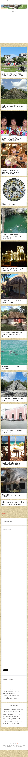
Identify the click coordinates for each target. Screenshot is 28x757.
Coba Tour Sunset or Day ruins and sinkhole (12, 400)
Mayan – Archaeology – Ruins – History (12, 714)
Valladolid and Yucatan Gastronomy (12, 432)
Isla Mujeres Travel (18, 746)
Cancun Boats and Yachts (18, 748)
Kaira (18, 743)
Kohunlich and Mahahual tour (13, 107)
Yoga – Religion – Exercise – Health (11, 723)
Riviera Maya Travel (20, 745)
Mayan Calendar (9, 204)
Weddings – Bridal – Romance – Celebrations (13, 720)
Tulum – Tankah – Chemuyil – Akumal (12, 718)
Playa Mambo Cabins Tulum (11, 496)
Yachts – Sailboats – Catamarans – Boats (12, 721)
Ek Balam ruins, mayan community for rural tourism (12, 334)
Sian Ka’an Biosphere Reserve (11, 367)
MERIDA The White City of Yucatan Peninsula (12, 269)
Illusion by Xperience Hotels (9, 697)
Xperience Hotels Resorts (9, 693)
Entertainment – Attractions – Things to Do (13, 709)
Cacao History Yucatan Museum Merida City (12, 139)
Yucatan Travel (7, 748)
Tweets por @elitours (8, 679)
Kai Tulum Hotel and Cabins (9, 690)
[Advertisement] (14, 28)
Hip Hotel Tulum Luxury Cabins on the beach (12, 464)
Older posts (4, 513)
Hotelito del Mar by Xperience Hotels (11, 698)
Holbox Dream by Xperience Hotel (11, 695)
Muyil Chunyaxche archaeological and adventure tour (10, 172)
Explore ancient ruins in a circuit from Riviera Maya (12, 75)
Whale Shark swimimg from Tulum (11, 691)
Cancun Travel (8, 746)
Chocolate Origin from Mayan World (11, 301)
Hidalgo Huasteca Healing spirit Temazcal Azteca (13, 503)
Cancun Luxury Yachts (8, 745)
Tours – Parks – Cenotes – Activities (11, 716)
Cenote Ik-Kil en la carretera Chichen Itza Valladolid (11, 236)
